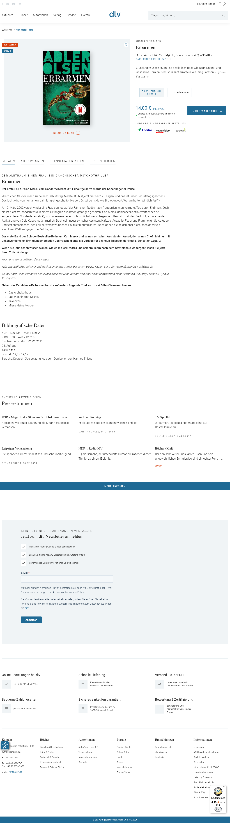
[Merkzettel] (220, 4)
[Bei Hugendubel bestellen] (163, 131)
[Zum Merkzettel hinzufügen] (126, 44)
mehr (158, 465)
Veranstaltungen (86, 752)
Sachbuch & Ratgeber (50, 757)
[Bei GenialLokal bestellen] (181, 130)
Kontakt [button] (7, 739)
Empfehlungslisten (164, 747)
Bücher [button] (44, 739)
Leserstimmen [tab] (103, 161)
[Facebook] (2, 4)
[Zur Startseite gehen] (115, 14)
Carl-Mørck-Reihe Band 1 (153, 59)
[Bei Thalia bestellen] (144, 130)
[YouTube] (13, 4)
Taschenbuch (151, 92)
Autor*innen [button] (87, 739)
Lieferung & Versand (203, 777)
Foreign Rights (124, 747)
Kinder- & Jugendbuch (50, 762)
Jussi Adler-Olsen (148, 41)
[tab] (8, 162)
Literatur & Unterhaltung (51, 747)
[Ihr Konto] (224, 4)
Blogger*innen (123, 772)
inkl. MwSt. (159, 108)
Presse (120, 762)
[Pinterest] (20, 4)
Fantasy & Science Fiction (52, 767)
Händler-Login (206, 4)
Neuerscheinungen (88, 757)
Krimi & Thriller (47, 752)
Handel (120, 757)
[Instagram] (7, 4)
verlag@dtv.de (15, 772)
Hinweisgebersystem (203, 772)
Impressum (199, 747)
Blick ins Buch (63, 133)
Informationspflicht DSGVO (206, 767)
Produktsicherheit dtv (204, 782)
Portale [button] (121, 739)
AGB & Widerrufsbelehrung (206, 752)
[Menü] (224, 787)
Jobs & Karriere (201, 797)
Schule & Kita (123, 752)
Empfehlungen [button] (164, 739)
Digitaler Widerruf (202, 757)
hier (27, 608)
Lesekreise (160, 757)
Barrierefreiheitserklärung (205, 787)
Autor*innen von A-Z (88, 747)
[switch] (218, 809)
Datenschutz (200, 762)
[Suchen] (224, 15)
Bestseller (83, 762)
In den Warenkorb (205, 111)
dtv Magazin (161, 752)
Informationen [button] (203, 739)
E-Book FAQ (199, 792)
